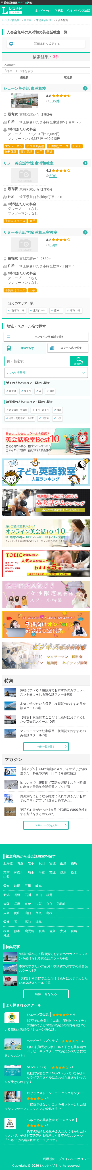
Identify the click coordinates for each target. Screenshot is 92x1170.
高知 (28, 922)
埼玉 (31, 872)
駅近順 (68, 77)
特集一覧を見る (46, 746)
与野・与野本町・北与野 (21, 418)
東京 (6, 872)
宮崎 (74, 931)
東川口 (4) (39, 310)
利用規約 (49, 1159)
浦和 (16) (75, 310)
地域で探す (27, 348)
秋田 (42, 863)
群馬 (63, 872)
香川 (17, 922)
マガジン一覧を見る (46, 825)
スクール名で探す (71, 347)
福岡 (6, 931)
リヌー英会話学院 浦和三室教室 (30, 232)
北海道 (8, 863)
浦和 (52, 391)
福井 (49, 895)
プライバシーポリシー (74, 1159)
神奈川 (18, 872)
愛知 (6, 886)
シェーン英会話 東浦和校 (24, 88)
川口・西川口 (42, 410)
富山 (39, 895)
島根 (49, 913)
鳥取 (39, 913)
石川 (28, 895)
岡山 (17, 913)
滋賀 (39, 904)
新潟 (6, 895)
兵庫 (17, 904)
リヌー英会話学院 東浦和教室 (28, 163)
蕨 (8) (57, 310)
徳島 (39, 922)
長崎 (42, 931)
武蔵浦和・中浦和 (18, 410)
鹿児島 (29, 931)
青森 (20, 863)
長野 (17, 895)
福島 (74, 863)
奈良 (49, 904)
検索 (60, 10)
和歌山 (61, 904)
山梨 (6, 876)
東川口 (27, 391)
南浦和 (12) (17, 310)
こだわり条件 (16, 372)
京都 (28, 904)
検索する (78, 364)
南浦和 (12, 391)
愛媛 (6, 922)
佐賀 (52, 931)
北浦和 (45, 418)
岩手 (31, 863)
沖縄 (6, 935)
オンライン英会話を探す (49, 336)
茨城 (52, 872)
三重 (28, 886)
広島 (6, 913)
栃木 (74, 872)
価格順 (24, 77)
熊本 (17, 931)
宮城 (52, 863)
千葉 (42, 872)
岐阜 (39, 886)
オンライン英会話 (80, 10)
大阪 (6, 904)
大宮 (59, 418)
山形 (63, 863)
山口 (28, 913)
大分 (63, 931)
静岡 (17, 886)
